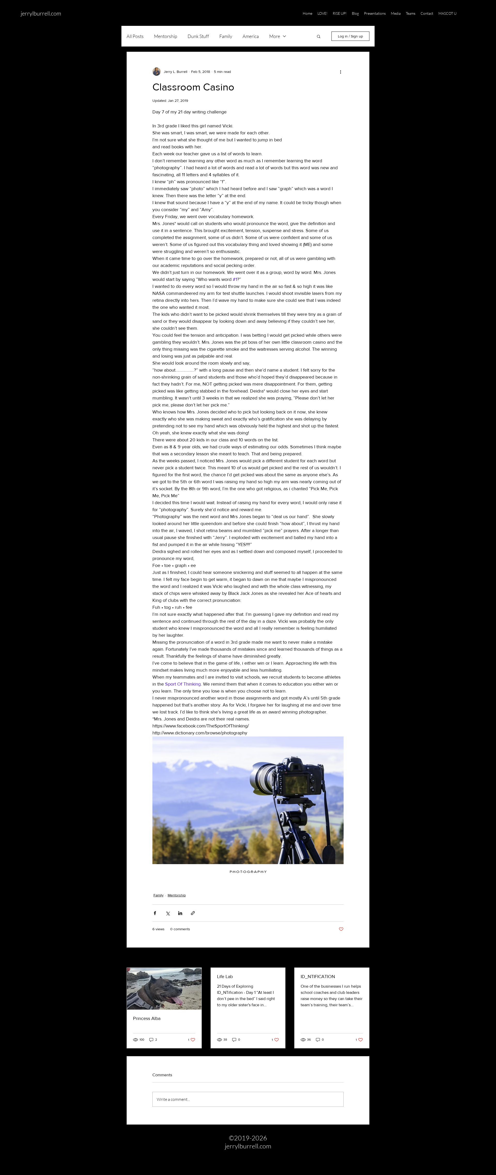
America (251, 36)
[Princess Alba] (164, 989)
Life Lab (225, 976)
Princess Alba (146, 1018)
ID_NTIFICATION (318, 976)
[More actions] (340, 71)
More (274, 36)
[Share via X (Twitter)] (167, 913)
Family (225, 36)
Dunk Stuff (198, 36)
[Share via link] (192, 913)
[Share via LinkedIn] (180, 913)
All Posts (135, 36)
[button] (472, 13)
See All (363, 958)
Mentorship (165, 36)
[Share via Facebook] (154, 913)
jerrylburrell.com (41, 13)
